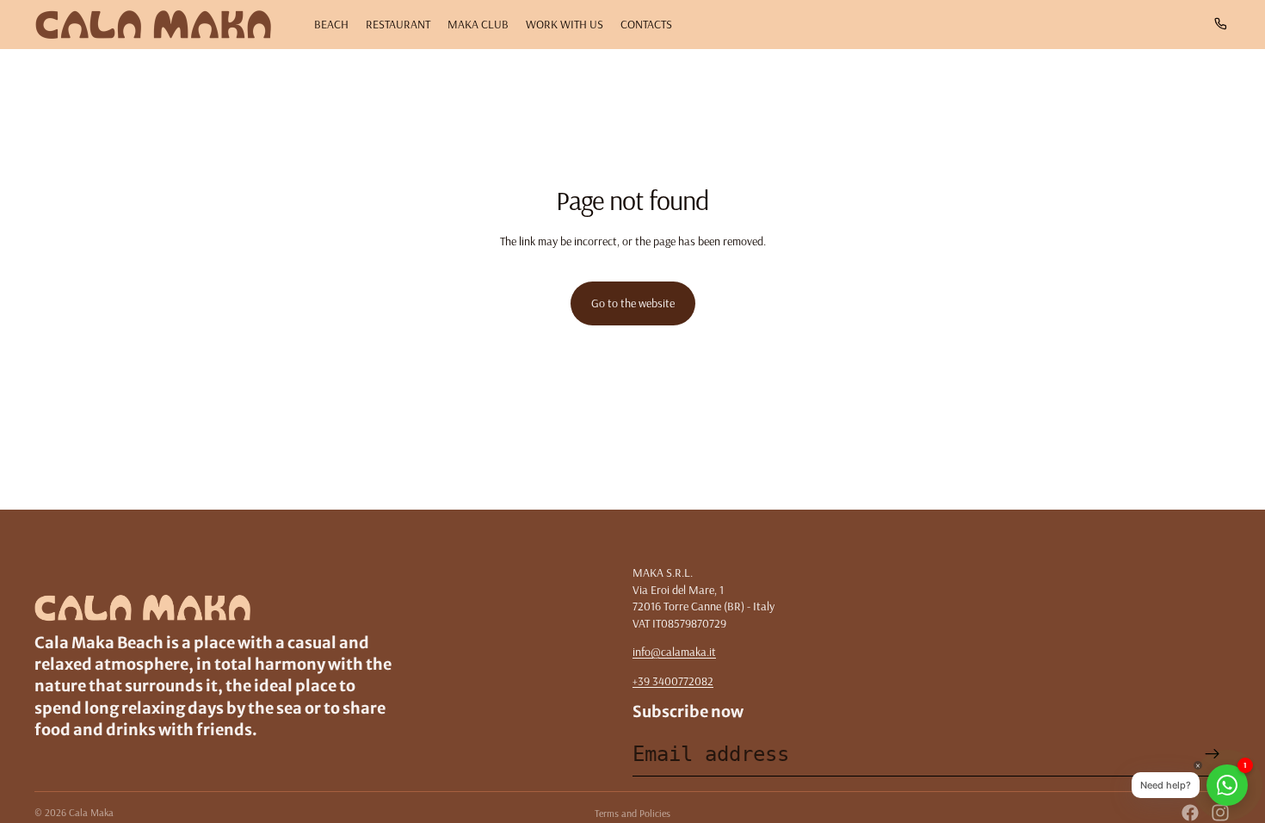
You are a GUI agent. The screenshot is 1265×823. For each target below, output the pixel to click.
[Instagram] (1220, 812)
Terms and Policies (632, 813)
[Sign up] (1212, 754)
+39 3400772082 (672, 681)
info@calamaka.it (674, 651)
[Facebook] (1190, 812)
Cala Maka (91, 812)
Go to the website (633, 303)
